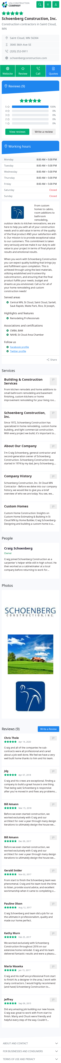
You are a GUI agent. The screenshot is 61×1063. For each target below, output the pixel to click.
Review (23, 73)
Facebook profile (19, 347)
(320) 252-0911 (19, 51)
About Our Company (20, 446)
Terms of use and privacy (19, 1059)
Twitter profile (18, 351)
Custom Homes (16, 506)
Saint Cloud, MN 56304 (24, 38)
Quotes (53, 73)
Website (8, 73)
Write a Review (48, 729)
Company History (18, 476)
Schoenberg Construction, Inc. (29, 18)
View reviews (17, 131)
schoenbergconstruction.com (28, 58)
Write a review (44, 131)
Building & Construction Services (23, 381)
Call (38, 73)
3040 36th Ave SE (20, 44)
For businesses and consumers (23, 1051)
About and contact (15, 1043)
